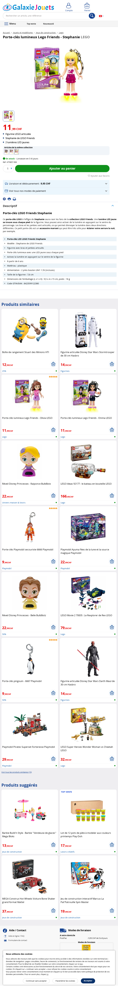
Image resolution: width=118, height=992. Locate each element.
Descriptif (10, 206)
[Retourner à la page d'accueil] (28, 7)
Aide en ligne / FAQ (16, 936)
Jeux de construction (45, 32)
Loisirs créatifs (68, 851)
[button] (56, 183)
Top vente (31, 24)
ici (47, 974)
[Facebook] (5, 199)
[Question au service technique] (15, 199)
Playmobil (7, 568)
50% (4, 634)
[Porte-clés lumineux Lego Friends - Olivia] (11, 151)
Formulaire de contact (17, 940)
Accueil (6, 32)
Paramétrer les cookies (65, 981)
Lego (60, 32)
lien (81, 964)
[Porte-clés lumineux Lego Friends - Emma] (6, 151)
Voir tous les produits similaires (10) (16, 772)
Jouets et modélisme (23, 32)
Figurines (65, 371)
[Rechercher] (92, 16)
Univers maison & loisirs (13, 502)
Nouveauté (48, 24)
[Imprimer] (10, 199)
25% (4, 371)
